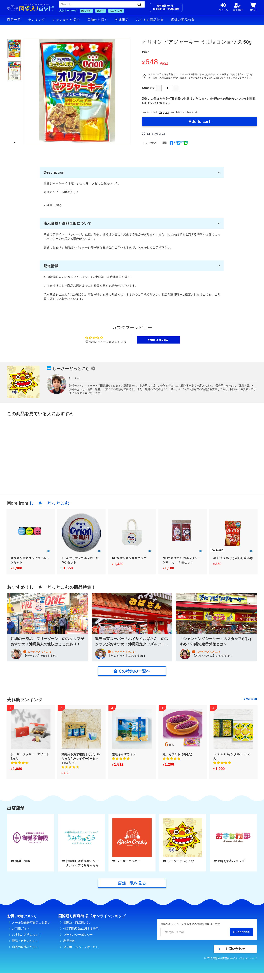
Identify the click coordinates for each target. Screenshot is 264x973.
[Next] (14, 141)
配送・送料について (25, 940)
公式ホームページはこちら (81, 946)
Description (54, 172)
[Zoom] (77, 91)
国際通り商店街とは (76, 922)
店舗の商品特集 (183, 19)
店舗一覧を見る (132, 883)
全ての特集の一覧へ (132, 671)
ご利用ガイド (21, 928)
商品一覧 (14, 19)
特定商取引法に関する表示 (81, 928)
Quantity (148, 87)
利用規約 (69, 940)
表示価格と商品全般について (68, 223)
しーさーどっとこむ (71, 368)
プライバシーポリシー (78, 934)
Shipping (164, 112)
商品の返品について (25, 946)
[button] (19, 762)
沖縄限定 (122, 19)
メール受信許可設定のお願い (31, 922)
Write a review (158, 339)
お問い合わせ (235, 949)
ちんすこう (116, 10)
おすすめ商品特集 (150, 19)
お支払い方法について (26, 934)
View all (251, 699)
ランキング (36, 19)
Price (145, 52)
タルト (100, 10)
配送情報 (51, 266)
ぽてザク (86, 10)
